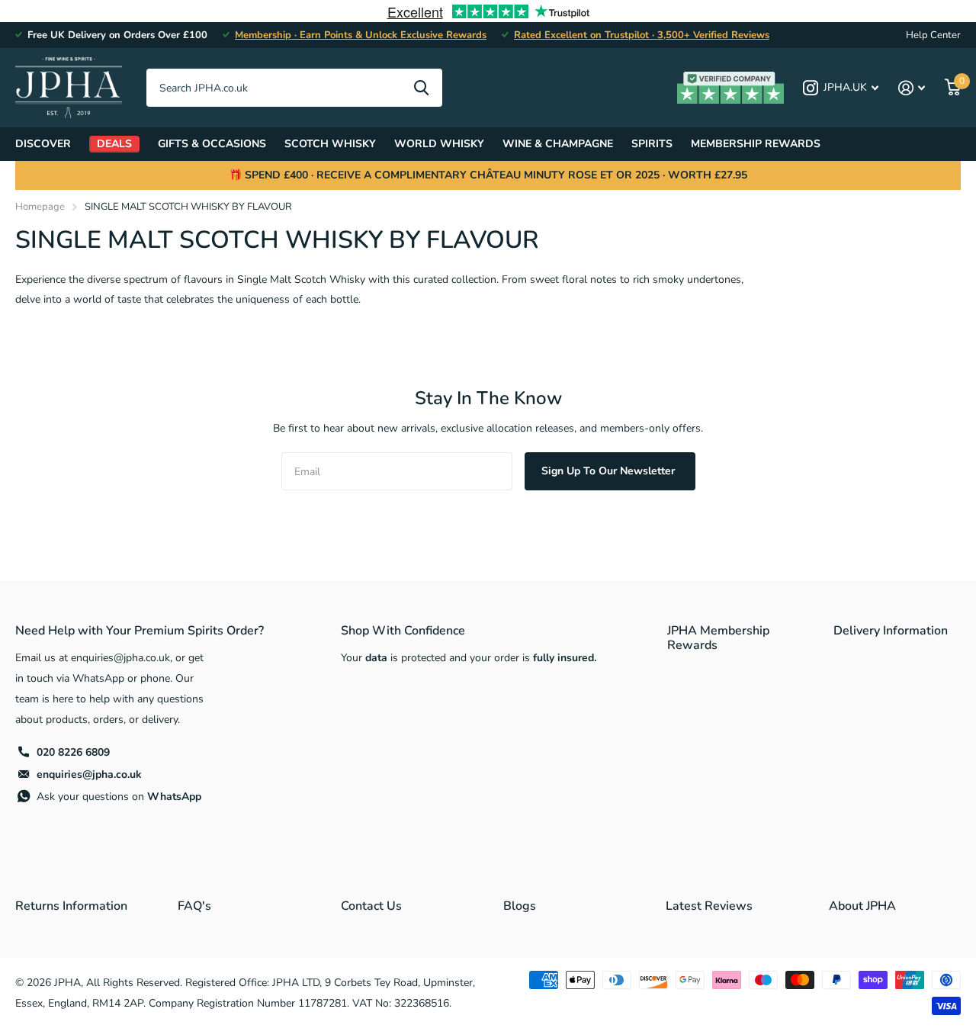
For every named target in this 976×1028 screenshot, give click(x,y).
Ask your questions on (119, 796)
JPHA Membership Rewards (718, 638)
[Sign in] (911, 88)
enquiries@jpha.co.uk (89, 774)
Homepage (40, 207)
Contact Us (371, 906)
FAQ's (194, 906)
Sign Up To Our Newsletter (609, 471)
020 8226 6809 (73, 752)
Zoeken (421, 88)
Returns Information (71, 906)
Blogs (519, 906)
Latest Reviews (709, 906)
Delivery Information (890, 630)
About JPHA (862, 906)
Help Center (933, 35)
